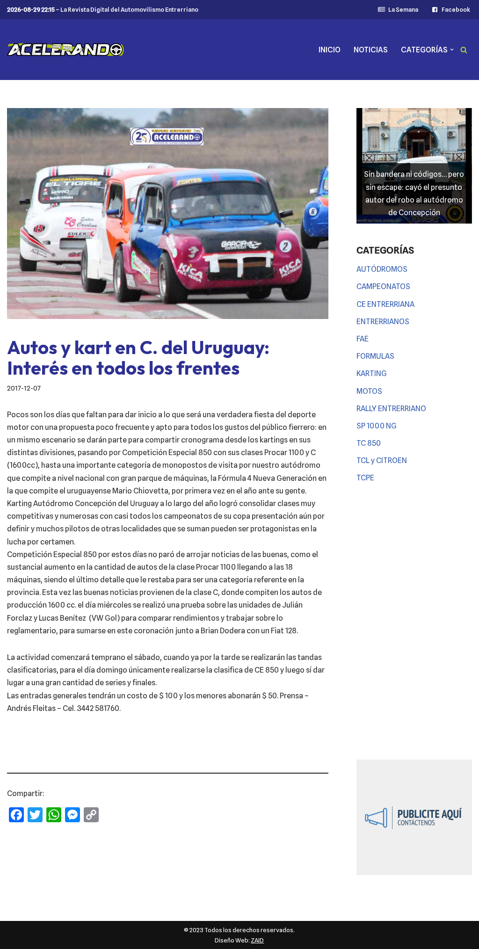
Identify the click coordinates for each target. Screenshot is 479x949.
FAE (362, 338)
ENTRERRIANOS (382, 321)
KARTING (371, 373)
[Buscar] (463, 49)
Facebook (456, 9)
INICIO (330, 49)
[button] (452, 49)
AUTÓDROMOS (381, 269)
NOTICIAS (371, 49)
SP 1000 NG (376, 425)
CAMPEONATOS (383, 286)
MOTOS (369, 391)
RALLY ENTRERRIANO (391, 408)
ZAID (257, 940)
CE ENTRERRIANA (385, 304)
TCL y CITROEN (381, 460)
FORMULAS (375, 356)
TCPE (365, 477)
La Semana (403, 9)
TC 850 (368, 443)
